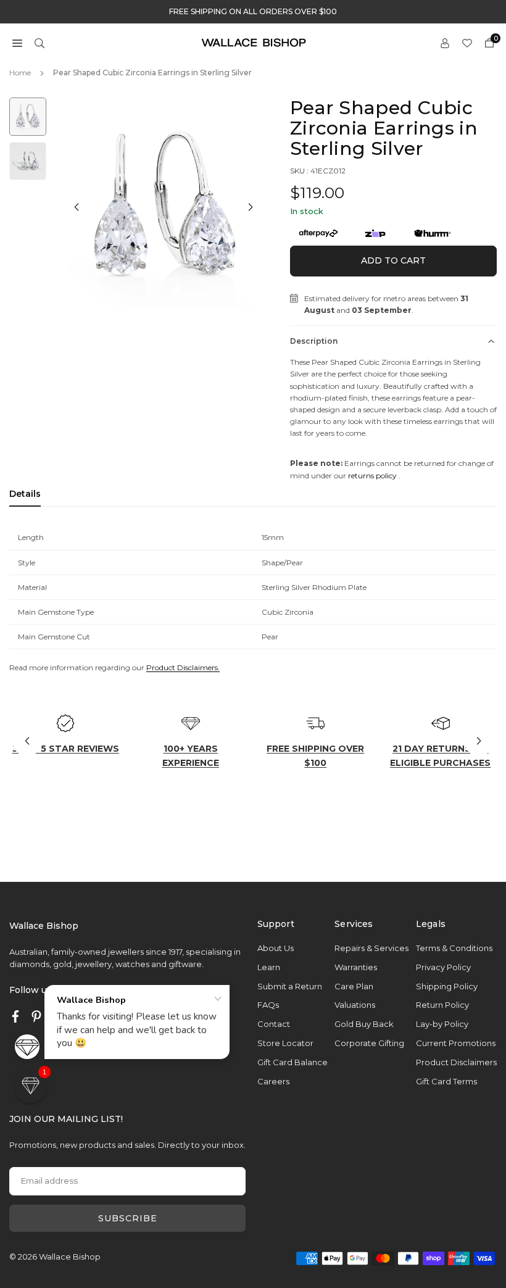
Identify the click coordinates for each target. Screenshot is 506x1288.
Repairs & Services (371, 948)
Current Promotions (456, 1043)
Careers (273, 1081)
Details (25, 493)
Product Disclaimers (456, 1062)
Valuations (354, 1005)
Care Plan (353, 986)
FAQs (268, 1005)
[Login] (445, 42)
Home (20, 72)
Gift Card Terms (446, 1081)
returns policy (372, 475)
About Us (275, 948)
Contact (273, 1024)
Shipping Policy (447, 986)
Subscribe (127, 1218)
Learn (268, 967)
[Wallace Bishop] (253, 41)
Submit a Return (289, 986)
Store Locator (285, 1043)
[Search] (39, 42)
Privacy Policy (443, 967)
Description (314, 341)
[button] (17, 42)
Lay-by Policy (442, 1024)
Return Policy (442, 1005)
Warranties (355, 967)
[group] (163, 209)
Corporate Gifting (369, 1043)
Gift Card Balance (292, 1062)
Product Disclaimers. (183, 667)
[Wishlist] (467, 42)
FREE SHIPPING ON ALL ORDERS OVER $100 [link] (253, 11)
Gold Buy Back (364, 1024)
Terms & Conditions (454, 948)
